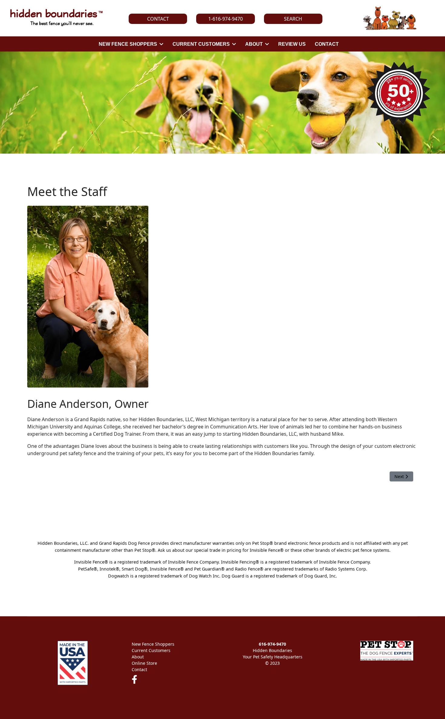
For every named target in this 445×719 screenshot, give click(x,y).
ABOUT (254, 44)
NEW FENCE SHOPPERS (128, 44)
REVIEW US (292, 44)
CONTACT (327, 44)
